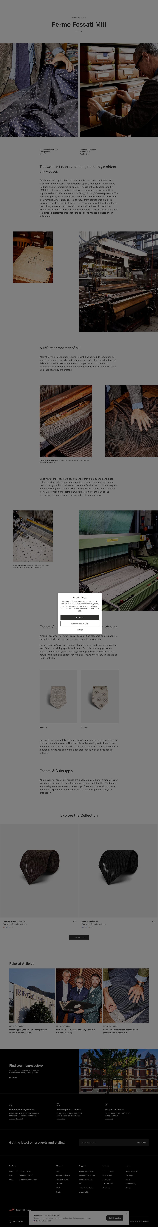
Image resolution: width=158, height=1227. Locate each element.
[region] (80, 613)
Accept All (80, 617)
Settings (80, 630)
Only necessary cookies (79, 624)
